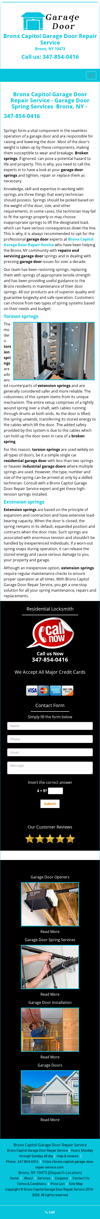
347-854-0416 (61, 56)
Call (51, 1212)
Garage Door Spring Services (50, 939)
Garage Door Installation (50, 1002)
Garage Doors (50, 1065)
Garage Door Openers (50, 877)
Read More (50, 931)
